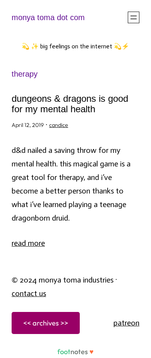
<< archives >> (45, 323)
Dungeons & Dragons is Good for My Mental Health (70, 104)
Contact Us (29, 293)
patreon (126, 322)
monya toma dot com (48, 17)
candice (58, 125)
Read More (28, 243)
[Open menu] (133, 17)
